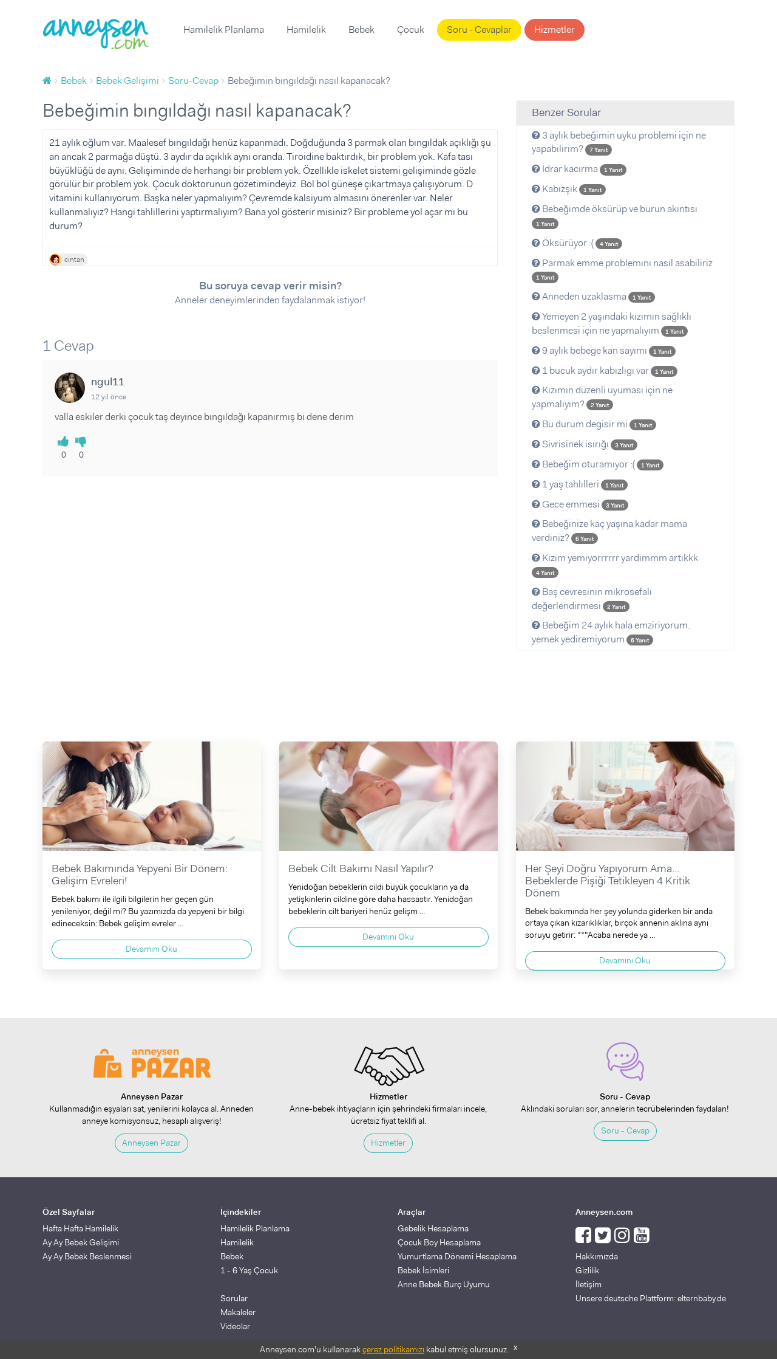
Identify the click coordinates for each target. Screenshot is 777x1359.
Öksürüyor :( (579, 242)
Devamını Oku (151, 948)
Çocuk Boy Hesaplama (439, 1242)
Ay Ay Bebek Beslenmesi (87, 1256)
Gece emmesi (582, 504)
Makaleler (238, 1312)
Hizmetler (554, 29)
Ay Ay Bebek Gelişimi (80, 1242)
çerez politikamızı (393, 1349)
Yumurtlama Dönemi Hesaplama (457, 1256)
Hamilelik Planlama (223, 29)
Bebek (361, 29)
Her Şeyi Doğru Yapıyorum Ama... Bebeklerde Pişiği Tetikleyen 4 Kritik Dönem (607, 880)
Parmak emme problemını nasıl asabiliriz (624, 269)
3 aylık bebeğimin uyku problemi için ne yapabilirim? (619, 142)
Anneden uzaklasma (595, 296)
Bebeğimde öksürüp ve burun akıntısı (616, 215)
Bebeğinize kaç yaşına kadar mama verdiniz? (609, 530)
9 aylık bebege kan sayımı (605, 350)
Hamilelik (306, 29)
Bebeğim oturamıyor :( (599, 464)
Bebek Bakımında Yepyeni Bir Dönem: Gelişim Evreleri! (140, 874)
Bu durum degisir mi (596, 424)
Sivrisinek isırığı (586, 444)
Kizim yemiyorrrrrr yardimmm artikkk (617, 564)
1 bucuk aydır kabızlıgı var (606, 370)
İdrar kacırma (581, 168)
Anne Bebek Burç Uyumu (444, 1284)
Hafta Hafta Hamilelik (80, 1228)
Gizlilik (587, 1270)
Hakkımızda (596, 1256)
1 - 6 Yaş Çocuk (249, 1270)
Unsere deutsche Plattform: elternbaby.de (650, 1298)
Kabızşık (571, 188)
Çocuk (410, 29)
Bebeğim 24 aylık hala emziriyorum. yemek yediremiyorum (611, 632)
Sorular (234, 1298)
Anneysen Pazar (151, 1142)
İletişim (588, 1284)
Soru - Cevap (625, 1130)
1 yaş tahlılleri (581, 484)
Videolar (235, 1326)
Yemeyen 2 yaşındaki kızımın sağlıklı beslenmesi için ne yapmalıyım (611, 323)
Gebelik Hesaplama (433, 1228)
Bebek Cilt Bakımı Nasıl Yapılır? (360, 868)
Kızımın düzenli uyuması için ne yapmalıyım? (602, 397)
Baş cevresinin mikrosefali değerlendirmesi (592, 598)
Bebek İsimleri (423, 1270)
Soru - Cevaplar (479, 29)
